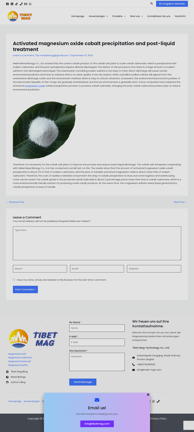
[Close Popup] (148, 395)
